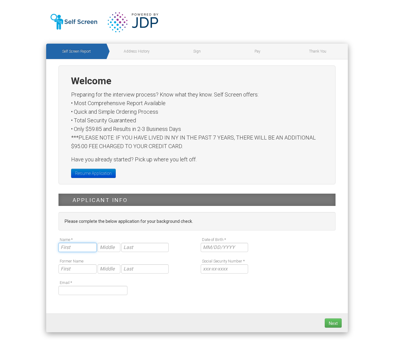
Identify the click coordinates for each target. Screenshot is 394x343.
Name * (66, 239)
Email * (66, 282)
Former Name (71, 261)
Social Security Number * (223, 261)
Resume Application (93, 173)
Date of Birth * (214, 239)
